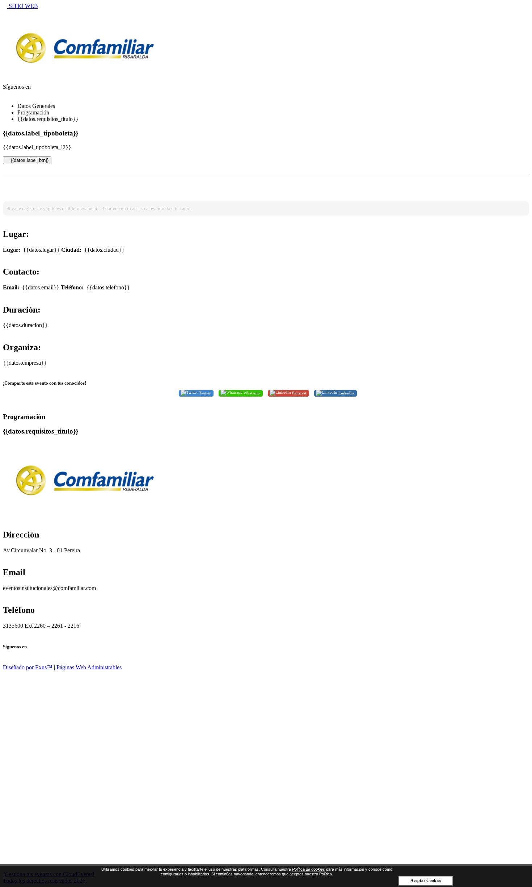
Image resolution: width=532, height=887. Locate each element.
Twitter (204, 392)
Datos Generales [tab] (36, 106)
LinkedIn (345, 392)
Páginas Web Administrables (89, 667)
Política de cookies (308, 869)
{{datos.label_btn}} (28, 160)
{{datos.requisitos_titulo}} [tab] (48, 119)
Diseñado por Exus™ (27, 667)
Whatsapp (251, 392)
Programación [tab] (33, 112)
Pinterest (298, 392)
